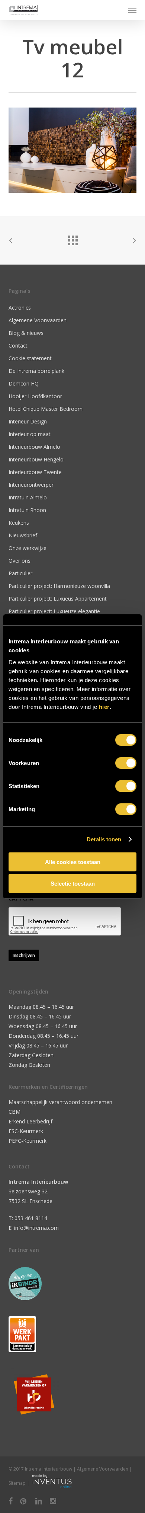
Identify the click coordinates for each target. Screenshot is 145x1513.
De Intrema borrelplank (36, 370)
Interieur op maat (30, 434)
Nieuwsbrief (23, 535)
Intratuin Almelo (28, 497)
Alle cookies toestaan (72, 861)
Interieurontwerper (31, 484)
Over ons (19, 560)
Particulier (20, 573)
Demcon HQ (24, 383)
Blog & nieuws (26, 332)
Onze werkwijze (27, 547)
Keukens (19, 522)
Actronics (20, 307)
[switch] (125, 763)
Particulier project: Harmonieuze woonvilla (59, 585)
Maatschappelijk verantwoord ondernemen (60, 1102)
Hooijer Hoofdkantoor (35, 396)
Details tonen (104, 839)
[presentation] (65, 921)
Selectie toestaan (73, 883)
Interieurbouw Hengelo (36, 459)
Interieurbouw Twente (35, 472)
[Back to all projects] (72, 238)
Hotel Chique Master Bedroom (46, 408)
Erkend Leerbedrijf (30, 1121)
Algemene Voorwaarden (38, 320)
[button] (132, 10)
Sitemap (17, 1483)
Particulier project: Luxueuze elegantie (54, 611)
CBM (14, 1111)
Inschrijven (24, 955)
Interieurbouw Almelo (34, 446)
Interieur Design (28, 421)
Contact (18, 345)
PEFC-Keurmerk (27, 1140)
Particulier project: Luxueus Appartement (58, 598)
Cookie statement (30, 358)
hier (104, 706)
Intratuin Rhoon (27, 510)
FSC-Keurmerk (26, 1131)
